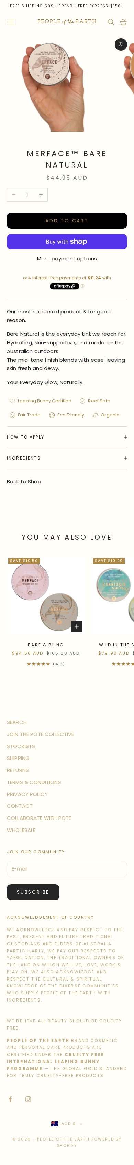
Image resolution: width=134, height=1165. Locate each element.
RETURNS (18, 770)
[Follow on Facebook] (10, 1099)
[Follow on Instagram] (28, 1099)
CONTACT (20, 806)
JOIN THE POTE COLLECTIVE (40, 734)
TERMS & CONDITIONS (34, 782)
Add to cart (67, 220)
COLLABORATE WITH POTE (39, 818)
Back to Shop (24, 481)
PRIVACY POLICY (27, 794)
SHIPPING (18, 758)
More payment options (67, 258)
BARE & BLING (46, 645)
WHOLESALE (21, 830)
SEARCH (17, 722)
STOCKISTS (21, 746)
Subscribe (33, 891)
